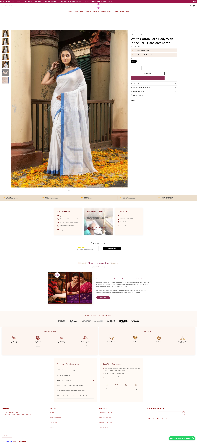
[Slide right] (72, 190)
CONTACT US (53, 422)
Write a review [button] (112, 248)
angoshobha (9, 441)
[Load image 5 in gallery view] (5, 64)
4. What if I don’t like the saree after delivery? (75, 385)
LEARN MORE (103, 297)
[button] (3, 6)
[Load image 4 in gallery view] (5, 57)
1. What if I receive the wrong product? (75, 370)
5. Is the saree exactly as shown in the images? (75, 391)
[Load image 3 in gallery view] (5, 49)
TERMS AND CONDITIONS (105, 417)
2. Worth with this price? (75, 375)
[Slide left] (65, 190)
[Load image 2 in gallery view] (5, 41)
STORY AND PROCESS (55, 417)
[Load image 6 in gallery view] (5, 72)
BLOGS (52, 427)
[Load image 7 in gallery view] (5, 80)
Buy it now (148, 77)
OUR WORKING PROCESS (105, 422)
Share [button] (133, 100)
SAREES (52, 412)
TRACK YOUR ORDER (55, 425)
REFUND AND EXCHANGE (105, 412)
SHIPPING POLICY (103, 420)
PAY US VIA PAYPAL (104, 427)
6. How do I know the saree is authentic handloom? (75, 396)
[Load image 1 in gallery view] (5, 33)
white (133, 61)
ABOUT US (52, 420)
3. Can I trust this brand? (75, 380)
